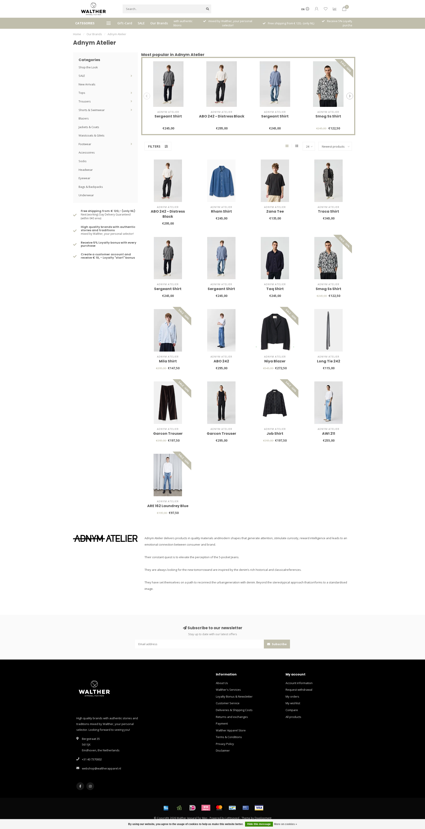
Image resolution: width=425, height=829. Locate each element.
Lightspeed (232, 818)
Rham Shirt (221, 211)
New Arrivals (87, 84)
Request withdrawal (299, 690)
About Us (222, 683)
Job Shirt (275, 433)
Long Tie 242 (328, 361)
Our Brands (159, 23)
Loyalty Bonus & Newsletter (234, 696)
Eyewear (84, 178)
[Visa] (259, 807)
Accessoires (87, 152)
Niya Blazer (275, 361)
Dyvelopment (263, 818)
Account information (299, 683)
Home (77, 34)
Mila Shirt (168, 361)
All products (293, 717)
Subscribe (279, 644)
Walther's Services (228, 690)
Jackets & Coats (89, 127)
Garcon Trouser (168, 433)
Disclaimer (223, 750)
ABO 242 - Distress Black (221, 116)
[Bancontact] (232, 807)
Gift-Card (124, 23)
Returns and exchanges (232, 717)
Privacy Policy (225, 744)
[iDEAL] (192, 807)
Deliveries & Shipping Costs (234, 710)
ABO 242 (221, 361)
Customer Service (228, 703)
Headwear (86, 170)
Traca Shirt (328, 211)
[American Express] (166, 807)
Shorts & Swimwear (92, 110)
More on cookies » (285, 824)
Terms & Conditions (229, 737)
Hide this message (259, 824)
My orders (292, 696)
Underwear (86, 195)
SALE (141, 23)
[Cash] (179, 807)
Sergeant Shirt (168, 116)
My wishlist (293, 703)
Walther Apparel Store (231, 730)
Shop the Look (88, 67)
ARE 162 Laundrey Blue (167, 505)
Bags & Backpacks (91, 187)
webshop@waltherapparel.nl (101, 768)
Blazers (84, 118)
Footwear (85, 144)
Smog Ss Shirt (328, 116)
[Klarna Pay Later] (205, 807)
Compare (292, 710)
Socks (83, 161)
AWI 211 (328, 433)
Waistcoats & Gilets (91, 135)
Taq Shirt (275, 288)
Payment (222, 723)
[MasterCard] (219, 807)
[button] (146, 96)
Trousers (85, 101)
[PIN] (245, 807)
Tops (82, 93)
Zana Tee (275, 211)
